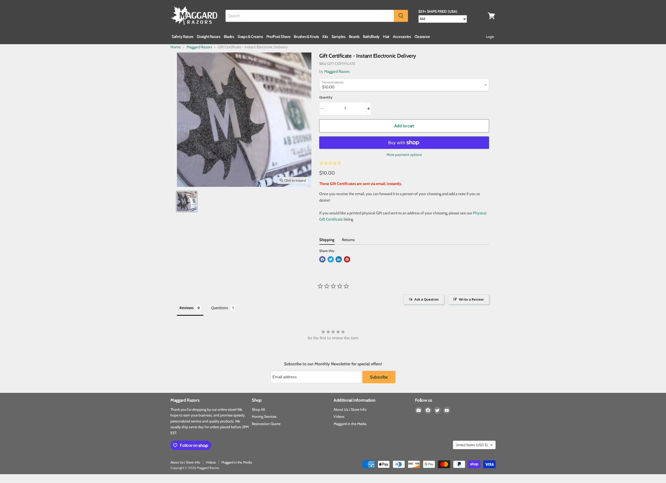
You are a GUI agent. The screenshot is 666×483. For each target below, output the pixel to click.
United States (472, 445)
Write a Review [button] (471, 299)
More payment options (404, 155)
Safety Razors (182, 36)
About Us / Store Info (350, 409)
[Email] (418, 410)
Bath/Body (371, 36)
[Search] (401, 16)
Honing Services (264, 416)
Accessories (402, 36)
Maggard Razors (199, 47)
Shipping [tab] (327, 239)
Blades (229, 36)
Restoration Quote (266, 423)
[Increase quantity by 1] (369, 108)
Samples (338, 36)
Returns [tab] (348, 239)
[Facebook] (428, 410)
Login (490, 36)
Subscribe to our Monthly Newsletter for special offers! (333, 364)
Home (175, 47)
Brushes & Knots (306, 36)
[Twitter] (437, 410)
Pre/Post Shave (278, 36)
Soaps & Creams (250, 36)
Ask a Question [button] (426, 299)
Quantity (325, 97)
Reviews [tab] (187, 307)
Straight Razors (208, 36)
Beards (354, 36)
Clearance (422, 36)
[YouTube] (446, 410)
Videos (339, 416)
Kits (325, 36)
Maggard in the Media (350, 423)
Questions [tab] (219, 307)
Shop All (258, 409)
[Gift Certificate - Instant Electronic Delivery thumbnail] (186, 201)
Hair (386, 36)
